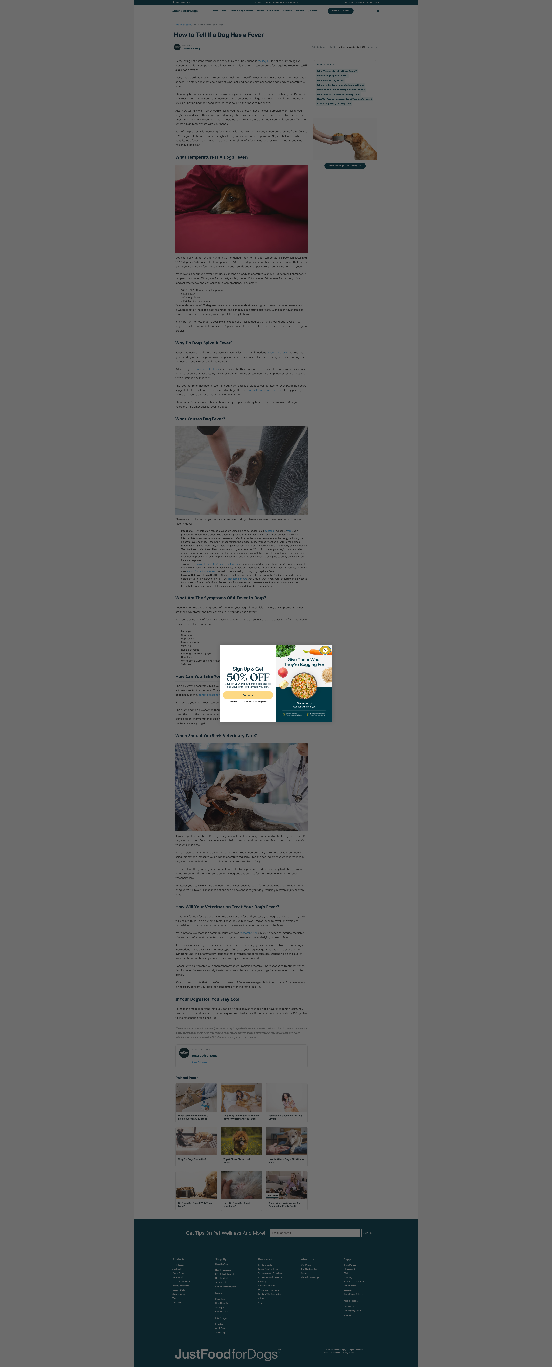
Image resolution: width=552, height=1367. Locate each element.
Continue (248, 695)
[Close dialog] (325, 650)
